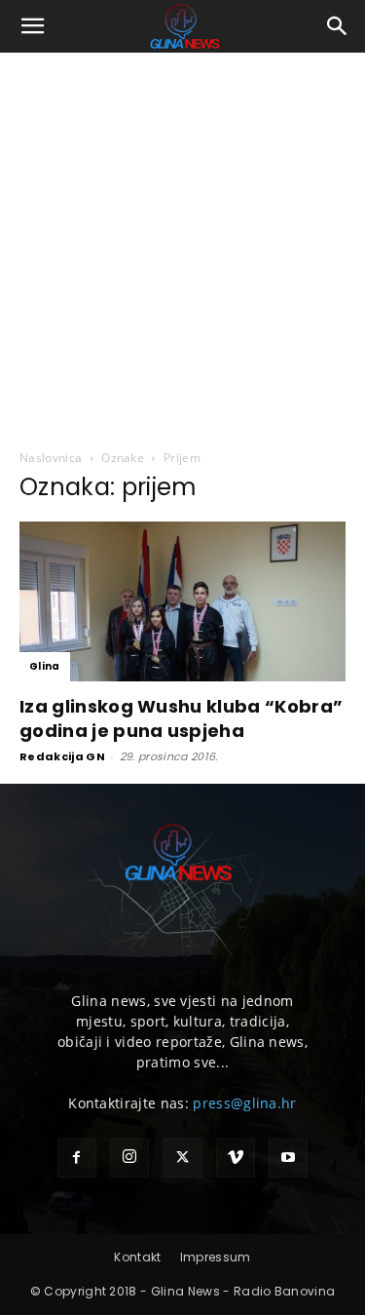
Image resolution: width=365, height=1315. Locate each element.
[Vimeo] (235, 1158)
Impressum (215, 1257)
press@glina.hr (244, 1103)
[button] (33, 26)
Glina (44, 666)
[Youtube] (288, 1158)
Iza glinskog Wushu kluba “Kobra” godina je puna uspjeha (181, 718)
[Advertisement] (182, 245)
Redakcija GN (62, 756)
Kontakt (137, 1257)
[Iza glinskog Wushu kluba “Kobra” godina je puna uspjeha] (182, 601)
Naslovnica (50, 457)
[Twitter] (183, 1158)
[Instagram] (129, 1158)
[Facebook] (76, 1158)
